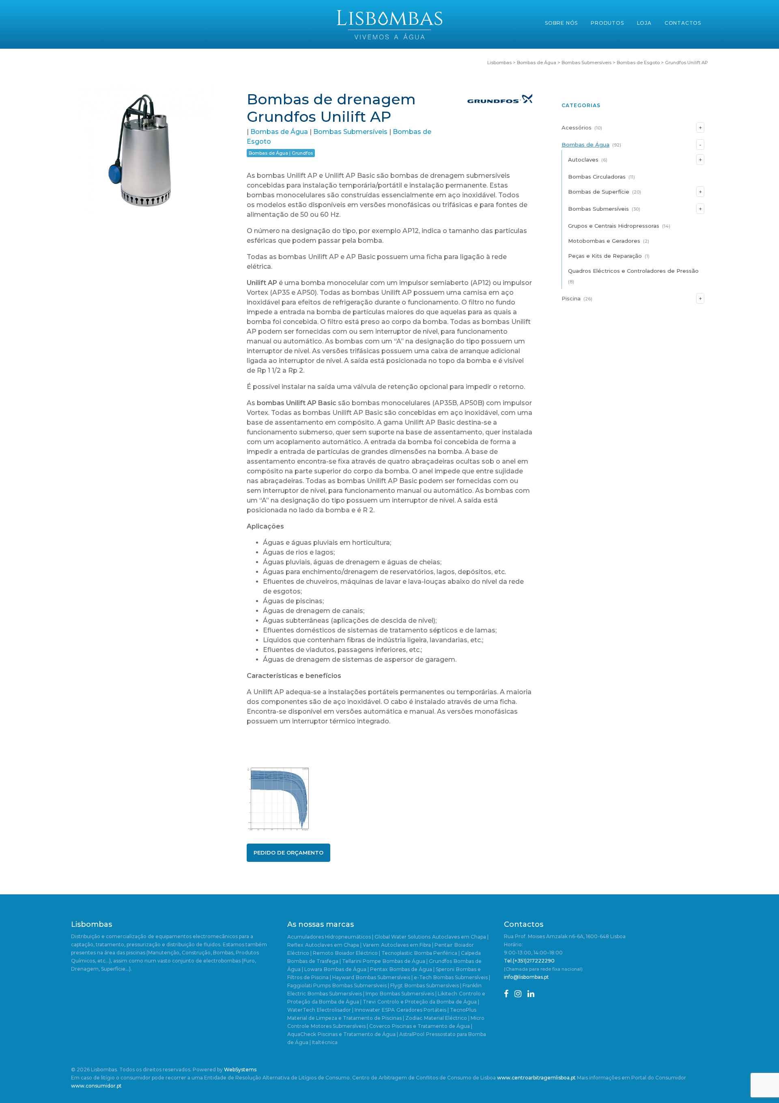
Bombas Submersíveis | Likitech (418, 994)
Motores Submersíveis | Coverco (350, 1026)
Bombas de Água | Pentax (356, 969)
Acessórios (577, 127)
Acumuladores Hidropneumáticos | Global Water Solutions (358, 937)
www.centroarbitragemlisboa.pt (536, 1078)
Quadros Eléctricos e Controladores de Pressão (633, 271)
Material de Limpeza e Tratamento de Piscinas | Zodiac (354, 1018)
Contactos (683, 23)
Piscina (571, 298)
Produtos (607, 23)
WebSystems (240, 1069)
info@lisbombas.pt (526, 977)
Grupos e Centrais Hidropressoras (613, 225)
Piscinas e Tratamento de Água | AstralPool (371, 1034)
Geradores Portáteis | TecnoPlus (436, 1010)
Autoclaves (583, 159)
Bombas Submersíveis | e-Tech (394, 977)
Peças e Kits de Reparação (605, 256)
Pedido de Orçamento (288, 852)
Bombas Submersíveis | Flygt (367, 985)
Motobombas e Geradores (604, 240)
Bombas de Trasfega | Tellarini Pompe (334, 961)
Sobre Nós (561, 23)
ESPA (388, 1010)
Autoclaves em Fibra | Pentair (417, 945)
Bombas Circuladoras (597, 176)
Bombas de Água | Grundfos (281, 153)
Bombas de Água (279, 132)
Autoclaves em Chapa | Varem (342, 945)
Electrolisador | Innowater (348, 1010)
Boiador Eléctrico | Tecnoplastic (374, 953)
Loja (644, 23)
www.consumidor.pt (96, 1086)
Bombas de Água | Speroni (422, 969)
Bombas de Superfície (598, 191)
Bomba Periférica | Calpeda (447, 953)
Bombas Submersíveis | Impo (343, 994)
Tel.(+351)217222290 (529, 961)
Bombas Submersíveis (350, 132)
